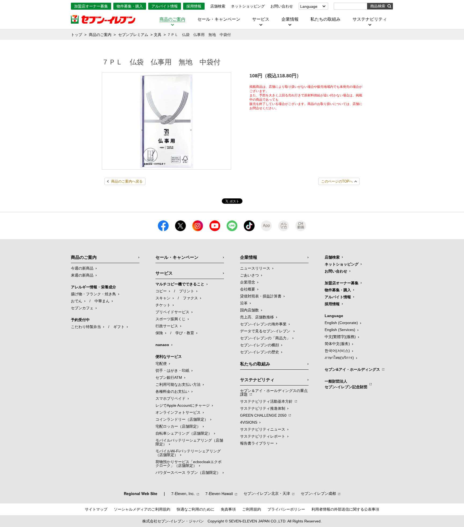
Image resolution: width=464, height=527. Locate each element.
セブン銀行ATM (168, 377)
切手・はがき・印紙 (172, 370)
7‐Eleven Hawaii (219, 493)
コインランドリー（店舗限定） (181, 419)
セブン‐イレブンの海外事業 (263, 324)
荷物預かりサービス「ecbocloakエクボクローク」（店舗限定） (188, 464)
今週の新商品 (82, 268)
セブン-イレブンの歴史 (259, 352)
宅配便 (161, 363)
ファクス (190, 298)
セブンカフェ (82, 308)
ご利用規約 (251, 509)
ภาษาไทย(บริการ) (339, 357)
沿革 (244, 303)
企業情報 (290, 19)
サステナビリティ (370, 19)
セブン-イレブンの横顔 (259, 345)
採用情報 (193, 6)
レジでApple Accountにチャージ (182, 405)
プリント (186, 291)
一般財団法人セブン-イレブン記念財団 (346, 384)
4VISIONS (248, 422)
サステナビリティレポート (262, 436)
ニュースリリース (255, 268)
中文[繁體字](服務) (340, 337)
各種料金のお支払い (172, 391)
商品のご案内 (172, 19)
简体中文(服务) (337, 343)
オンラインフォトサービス (178, 412)
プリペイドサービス (172, 312)
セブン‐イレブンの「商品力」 (265, 338)
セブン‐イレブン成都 (318, 493)
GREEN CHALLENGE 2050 (263, 415)
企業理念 (247, 282)
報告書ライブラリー (257, 443)
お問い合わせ (281, 6)
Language (308, 6)
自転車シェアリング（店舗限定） (183, 433)
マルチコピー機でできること (179, 284)
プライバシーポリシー (286, 509)
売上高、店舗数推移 (257, 317)
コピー (161, 291)
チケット (163, 305)
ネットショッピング (248, 6)
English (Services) (340, 330)
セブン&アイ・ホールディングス (352, 369)
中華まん (102, 301)
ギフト (119, 327)
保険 (159, 333)
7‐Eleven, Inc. (183, 493)
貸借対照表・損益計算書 (260, 296)
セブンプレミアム (133, 34)
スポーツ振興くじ (170, 319)
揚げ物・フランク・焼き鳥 (93, 294)
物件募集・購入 (130, 6)
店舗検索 (217, 6)
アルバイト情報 (164, 6)
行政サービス (166, 326)
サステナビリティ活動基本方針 (266, 401)
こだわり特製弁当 (86, 327)
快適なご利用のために (195, 509)
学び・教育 (184, 333)
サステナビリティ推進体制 (262, 408)
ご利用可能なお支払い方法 (178, 384)
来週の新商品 (82, 275)
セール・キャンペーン (218, 19)
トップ (76, 34)
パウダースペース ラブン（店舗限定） (187, 472)
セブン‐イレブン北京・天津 (267, 493)
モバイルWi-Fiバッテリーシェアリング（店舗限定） (188, 453)
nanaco (162, 345)
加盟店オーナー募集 (91, 6)
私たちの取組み (325, 19)
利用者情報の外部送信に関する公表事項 (345, 509)
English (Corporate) (341, 323)
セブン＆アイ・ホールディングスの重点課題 (274, 392)
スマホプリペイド (170, 398)
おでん (76, 301)
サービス (260, 19)
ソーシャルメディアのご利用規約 (142, 509)
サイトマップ (96, 509)
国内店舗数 (249, 310)
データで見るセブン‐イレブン (265, 331)
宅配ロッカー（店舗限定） (178, 426)
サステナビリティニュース (262, 429)
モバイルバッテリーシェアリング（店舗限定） (189, 442)
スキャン (163, 298)
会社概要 (247, 289)
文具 (157, 34)
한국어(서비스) (337, 350)
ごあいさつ (249, 275)
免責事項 (228, 509)
